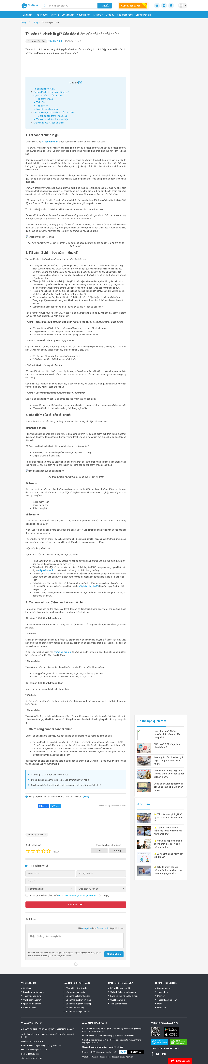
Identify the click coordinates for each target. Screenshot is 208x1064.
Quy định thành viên (32, 1004)
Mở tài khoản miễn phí (120, 988)
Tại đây (85, 796)
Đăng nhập (87, 928)
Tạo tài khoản (103, 928)
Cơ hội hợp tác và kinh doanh (123, 992)
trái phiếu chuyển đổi (89, 586)
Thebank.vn (162, 992)
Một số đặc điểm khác (47, 109)
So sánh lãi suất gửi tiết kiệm (78, 1011)
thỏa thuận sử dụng (88, 895)
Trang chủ (25, 22)
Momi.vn (161, 996)
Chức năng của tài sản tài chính (49, 122)
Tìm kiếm (105, 5)
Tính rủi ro (41, 102)
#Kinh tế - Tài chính (37, 834)
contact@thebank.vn (34, 1041)
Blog (36, 22)
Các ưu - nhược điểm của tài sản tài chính (54, 112)
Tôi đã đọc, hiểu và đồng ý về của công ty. (69, 895)
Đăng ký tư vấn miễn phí (76, 988)
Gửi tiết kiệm (68, 14)
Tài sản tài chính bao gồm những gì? (51, 92)
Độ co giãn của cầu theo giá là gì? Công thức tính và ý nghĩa (60, 780)
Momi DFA (161, 1008)
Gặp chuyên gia (143, 14)
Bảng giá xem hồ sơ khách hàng (124, 996)
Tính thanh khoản (44, 99)
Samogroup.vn (164, 988)
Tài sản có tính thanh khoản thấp (52, 119)
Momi (159, 1004)
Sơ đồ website (29, 1008)
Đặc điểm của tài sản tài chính (48, 95)
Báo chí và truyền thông (33, 992)
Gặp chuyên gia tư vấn (75, 992)
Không (117, 850)
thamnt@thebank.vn (39, 1050)
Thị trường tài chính (36, 41)
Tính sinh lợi (42, 105)
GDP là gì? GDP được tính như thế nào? (50, 774)
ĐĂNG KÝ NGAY (76, 904)
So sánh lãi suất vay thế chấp (78, 1004)
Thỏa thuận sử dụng (32, 996)
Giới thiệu (27, 988)
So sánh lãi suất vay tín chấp (78, 1000)
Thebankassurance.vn (167, 1000)
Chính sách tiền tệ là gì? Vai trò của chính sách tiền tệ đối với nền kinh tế (66, 785)
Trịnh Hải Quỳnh (55, 41)
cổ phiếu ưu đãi (45, 570)
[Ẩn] (80, 82)
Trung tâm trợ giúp (118, 1004)
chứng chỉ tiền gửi (62, 652)
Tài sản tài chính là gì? (44, 88)
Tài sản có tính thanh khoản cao (51, 116)
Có (99, 850)
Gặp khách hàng (125, 14)
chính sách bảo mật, (68, 895)
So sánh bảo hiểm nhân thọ (78, 996)
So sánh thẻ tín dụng (75, 1008)
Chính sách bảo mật (32, 1000)
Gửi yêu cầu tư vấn (130, 5)
